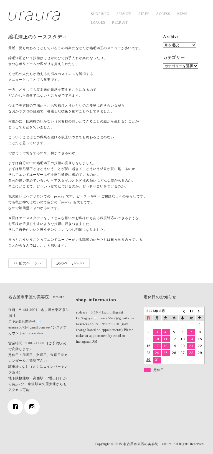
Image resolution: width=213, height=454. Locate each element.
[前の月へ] (183, 311)
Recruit (120, 22)
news (182, 14)
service (123, 14)
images (98, 22)
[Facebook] (16, 407)
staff (143, 14)
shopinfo (100, 14)
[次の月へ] (200, 311)
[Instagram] (33, 407)
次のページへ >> (70, 263)
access (163, 14)
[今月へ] (191, 311)
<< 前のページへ (27, 263)
